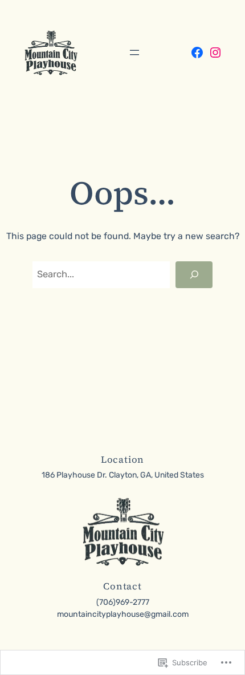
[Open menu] (134, 52)
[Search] (194, 274)
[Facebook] (197, 52)
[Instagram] (215, 52)
